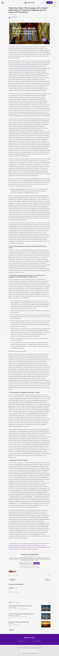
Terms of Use (35, 565)
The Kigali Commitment (32, 78)
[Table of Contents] (1, 328)
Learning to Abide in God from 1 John (19, 622)
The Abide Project (14, 16)
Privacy (29, 647)
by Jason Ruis (11, 623)
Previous (13, 579)
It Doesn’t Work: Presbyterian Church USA (20, 605)
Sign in (55, 2)
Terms (33, 647)
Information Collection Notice (29, 567)
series (15, 47)
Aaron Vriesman (25, 608)
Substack (24, 653)
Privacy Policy (38, 567)
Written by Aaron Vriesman (14, 615)
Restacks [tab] (16, 588)
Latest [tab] (13, 602)
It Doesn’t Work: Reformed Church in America (21, 614)
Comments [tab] (11, 588)
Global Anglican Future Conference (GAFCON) (22, 66)
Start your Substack (26, 650)
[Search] (42, 2)
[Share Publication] (45, 2)
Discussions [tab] (17, 602)
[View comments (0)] (14, 20)
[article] (29, 608)
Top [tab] (10, 602)
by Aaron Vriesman (12, 607)
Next (47, 579)
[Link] (7, 247)
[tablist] (13, 588)
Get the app (35, 650)
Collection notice (38, 647)
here (27, 156)
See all (10, 630)
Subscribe (49, 2)
